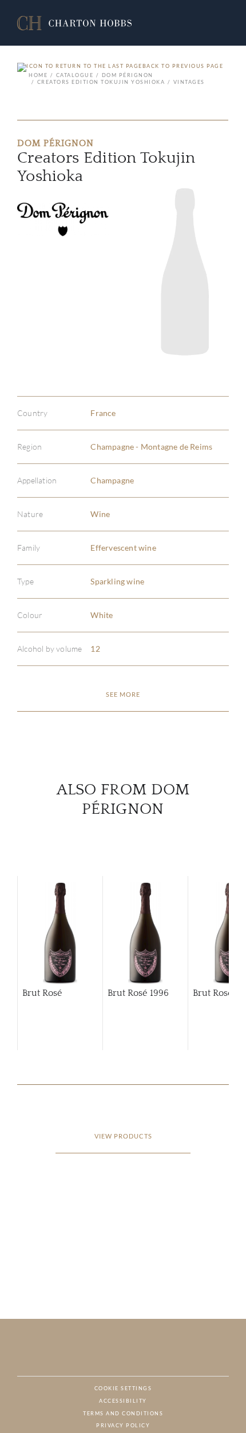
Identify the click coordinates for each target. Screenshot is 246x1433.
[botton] (123, 694)
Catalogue (74, 75)
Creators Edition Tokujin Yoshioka (101, 82)
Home (38, 75)
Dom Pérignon (127, 75)
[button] (74, 23)
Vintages (189, 82)
